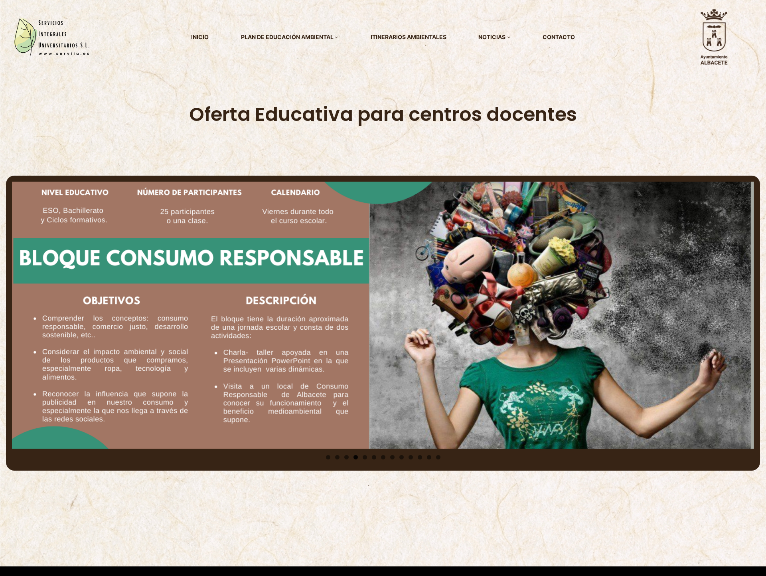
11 (420, 457)
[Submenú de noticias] (508, 36)
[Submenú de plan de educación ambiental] (336, 36)
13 (438, 457)
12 (429, 457)
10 (411, 457)
